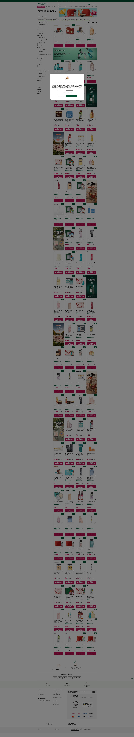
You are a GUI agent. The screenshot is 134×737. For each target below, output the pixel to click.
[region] (67, 87)
